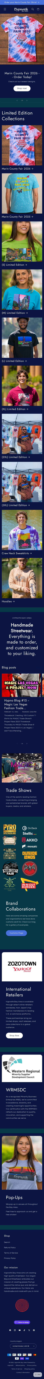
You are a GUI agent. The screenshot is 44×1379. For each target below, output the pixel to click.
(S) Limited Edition (13, 264)
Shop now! (22, 88)
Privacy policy (31, 1365)
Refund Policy (10, 1248)
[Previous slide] (17, 100)
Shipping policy (29, 1369)
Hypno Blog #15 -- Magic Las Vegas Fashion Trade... (16, 704)
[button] (5, 9)
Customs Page (16, 933)
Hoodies (7, 601)
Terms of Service (11, 1253)
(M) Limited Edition (13, 313)
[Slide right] (27, 743)
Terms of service (16, 1369)
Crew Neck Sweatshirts (15, 553)
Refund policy (20, 1365)
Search (7, 1242)
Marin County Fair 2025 (16, 216)
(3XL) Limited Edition (14, 505)
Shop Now (14, 1036)
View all (39, 668)
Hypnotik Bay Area (20, 1362)
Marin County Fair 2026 (16, 168)
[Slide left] (17, 743)
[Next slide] (27, 100)
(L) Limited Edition (13, 361)
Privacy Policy (10, 1258)
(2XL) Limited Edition (14, 457)
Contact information (23, 1372)
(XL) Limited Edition (13, 409)
